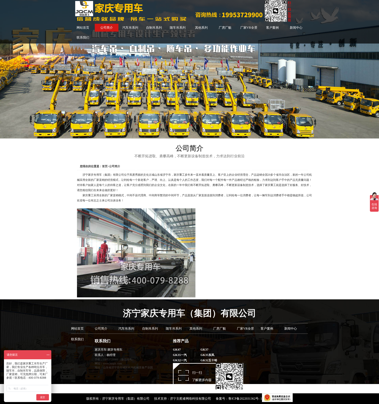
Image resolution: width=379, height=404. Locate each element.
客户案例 (272, 27)
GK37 (204, 349)
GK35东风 (207, 355)
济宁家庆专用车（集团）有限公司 (125, 398)
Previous (4, 69)
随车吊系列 (178, 27)
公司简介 (106, 27)
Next (375, 69)
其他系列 (201, 27)
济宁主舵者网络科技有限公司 (190, 398)
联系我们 (83, 37)
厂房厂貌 (225, 27)
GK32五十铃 (209, 360)
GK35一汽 (180, 355)
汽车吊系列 (130, 27)
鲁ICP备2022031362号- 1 (245, 398)
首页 (105, 166)
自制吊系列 (154, 27)
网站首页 (83, 27)
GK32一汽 (180, 360)
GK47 (177, 349)
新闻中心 (296, 27)
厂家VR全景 (248, 27)
